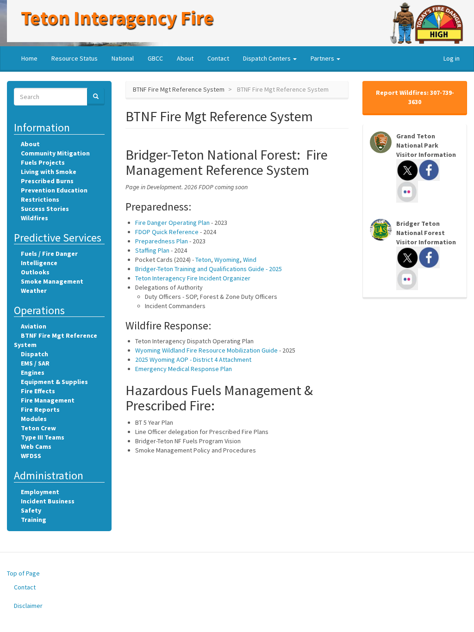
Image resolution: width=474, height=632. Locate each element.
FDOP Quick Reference (167, 232)
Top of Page (23, 573)
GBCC (155, 58)
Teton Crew (38, 428)
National (123, 58)
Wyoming (227, 259)
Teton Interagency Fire (117, 18)
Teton (203, 259)
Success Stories (45, 208)
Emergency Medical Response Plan (183, 369)
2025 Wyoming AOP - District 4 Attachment (193, 359)
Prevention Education (54, 190)
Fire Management (48, 400)
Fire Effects (38, 391)
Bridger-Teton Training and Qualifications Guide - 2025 (208, 269)
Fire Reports (40, 409)
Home (29, 58)
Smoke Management (52, 281)
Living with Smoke (48, 171)
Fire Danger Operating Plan (172, 222)
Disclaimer (28, 605)
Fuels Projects (43, 162)
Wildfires (34, 218)
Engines (32, 372)
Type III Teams (42, 437)
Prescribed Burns (47, 181)
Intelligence (39, 263)
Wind (249, 259)
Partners (323, 58)
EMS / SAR (35, 363)
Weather (34, 290)
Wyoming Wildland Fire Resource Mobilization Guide (206, 350)
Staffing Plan (152, 250)
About (185, 58)
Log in (451, 58)
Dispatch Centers (267, 58)
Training (33, 519)
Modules (34, 419)
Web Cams (36, 446)
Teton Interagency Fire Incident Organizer (192, 278)
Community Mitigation (55, 153)
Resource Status (74, 58)
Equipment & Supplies (54, 382)
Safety (31, 510)
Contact (218, 58)
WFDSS (31, 456)
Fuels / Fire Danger (49, 253)
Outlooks (35, 272)
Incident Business (48, 501)
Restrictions (40, 199)
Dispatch (34, 354)
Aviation (33, 326)
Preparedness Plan (161, 241)
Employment (40, 492)
